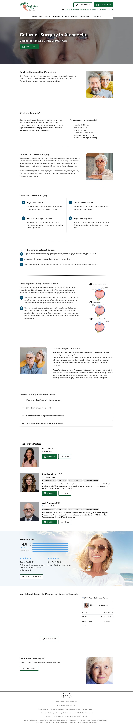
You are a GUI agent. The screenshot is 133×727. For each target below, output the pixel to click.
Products (65, 16)
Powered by (54, 716)
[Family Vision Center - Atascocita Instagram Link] (69, 695)
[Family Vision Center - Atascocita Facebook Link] (63, 695)
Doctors (48, 16)
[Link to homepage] (32, 6)
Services (74, 16)
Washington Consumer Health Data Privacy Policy (51, 722)
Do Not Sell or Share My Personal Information (83, 722)
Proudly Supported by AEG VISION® (76, 716)
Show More (107, 612)
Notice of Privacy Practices (88, 720)
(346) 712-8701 (89, 709)
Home (26, 720)
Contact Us (97, 16)
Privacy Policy (103, 720)
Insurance (56, 16)
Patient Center (85, 16)
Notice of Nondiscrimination (57, 720)
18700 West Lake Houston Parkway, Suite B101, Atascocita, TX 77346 (88, 9)
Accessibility (42, 720)
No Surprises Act (73, 720)
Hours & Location (36, 16)
